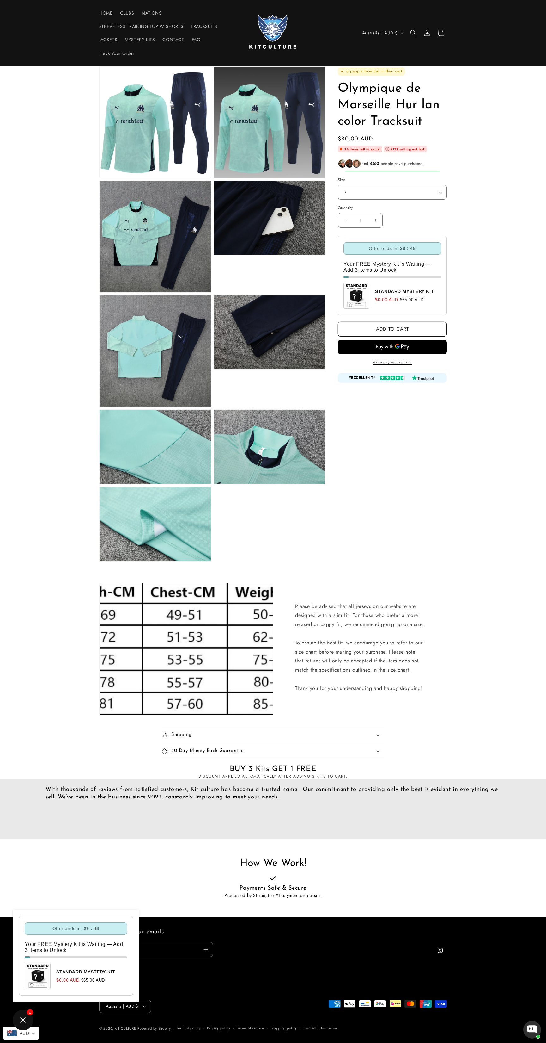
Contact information (320, 1028)
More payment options (392, 362)
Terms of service (250, 1028)
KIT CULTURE (125, 1028)
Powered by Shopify (154, 1028)
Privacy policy (218, 1028)
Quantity (345, 208)
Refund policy (188, 1028)
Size (342, 180)
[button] (413, 33)
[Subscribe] (206, 949)
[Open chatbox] (532, 1030)
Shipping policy (284, 1028)
